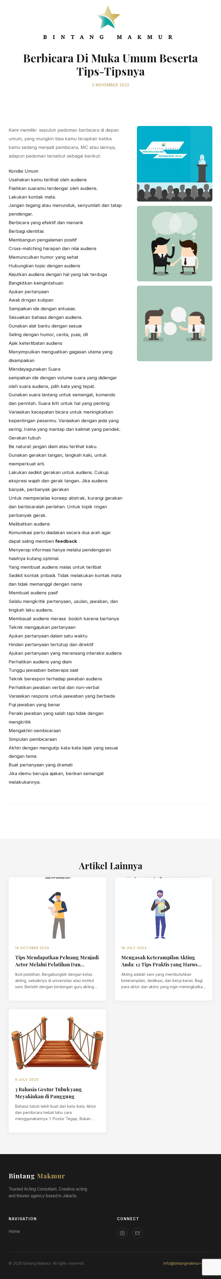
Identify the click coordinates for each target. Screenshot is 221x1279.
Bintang (37, 1175)
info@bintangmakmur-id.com (187, 1263)
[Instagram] (122, 1233)
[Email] (137, 1233)
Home (14, 1231)
